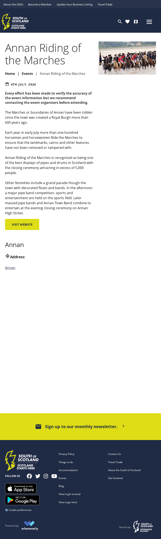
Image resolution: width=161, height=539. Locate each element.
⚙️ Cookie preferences (18, 510)
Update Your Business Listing (74, 4)
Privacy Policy (66, 454)
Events (62, 478)
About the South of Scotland (124, 470)
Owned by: (125, 527)
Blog (61, 486)
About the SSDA (13, 4)
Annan (10, 267)
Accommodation (68, 470)
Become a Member (40, 4)
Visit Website (22, 224)
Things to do (66, 462)
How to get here (68, 502)
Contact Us (114, 454)
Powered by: (12, 525)
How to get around (69, 494)
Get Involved (115, 478)
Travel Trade (104, 4)
